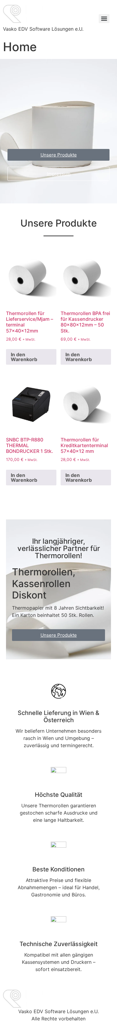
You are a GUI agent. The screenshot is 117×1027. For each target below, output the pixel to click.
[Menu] (104, 18)
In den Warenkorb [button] (24, 356)
